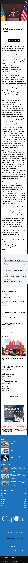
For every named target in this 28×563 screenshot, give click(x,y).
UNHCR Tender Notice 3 (6, 328)
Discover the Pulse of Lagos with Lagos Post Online (21, 430)
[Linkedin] (12, 550)
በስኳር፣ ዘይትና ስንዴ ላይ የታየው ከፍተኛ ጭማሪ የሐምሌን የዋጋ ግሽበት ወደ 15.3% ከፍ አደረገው (13, 307)
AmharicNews (4, 305)
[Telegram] (15, 550)
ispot (5, 258)
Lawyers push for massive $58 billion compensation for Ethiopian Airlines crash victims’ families (18, 483)
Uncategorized (7, 279)
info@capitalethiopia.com (12, 537)
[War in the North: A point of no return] (5, 451)
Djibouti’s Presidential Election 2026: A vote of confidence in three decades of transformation (18, 476)
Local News (4, 24)
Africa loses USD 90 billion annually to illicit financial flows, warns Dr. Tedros (14, 313)
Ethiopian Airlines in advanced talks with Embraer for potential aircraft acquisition (13, 380)
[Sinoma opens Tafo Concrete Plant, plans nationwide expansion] (14, 347)
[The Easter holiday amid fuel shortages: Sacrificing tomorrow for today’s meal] (5, 469)
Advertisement (16, 286)
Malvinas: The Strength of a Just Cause (9, 291)
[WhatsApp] (18, 40)
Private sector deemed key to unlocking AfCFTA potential (15, 276)
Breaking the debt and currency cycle (18, 441)
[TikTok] (19, 550)
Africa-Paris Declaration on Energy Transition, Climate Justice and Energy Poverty (7, 430)
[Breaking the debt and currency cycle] (5, 444)
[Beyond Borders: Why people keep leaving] (5, 458)
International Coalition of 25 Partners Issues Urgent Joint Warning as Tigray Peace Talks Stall (14, 296)
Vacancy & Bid (4, 327)
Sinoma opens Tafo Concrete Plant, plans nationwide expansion (12, 359)
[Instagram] (9, 550)
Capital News (4, 290)
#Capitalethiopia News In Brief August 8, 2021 (13, 281)
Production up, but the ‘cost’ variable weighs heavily (14, 260)
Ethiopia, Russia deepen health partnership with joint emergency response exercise (13, 373)
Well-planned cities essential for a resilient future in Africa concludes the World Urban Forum (15, 271)
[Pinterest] (15, 40)
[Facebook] (9, 40)
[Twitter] (12, 40)
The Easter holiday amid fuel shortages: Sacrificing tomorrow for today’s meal (17, 468)
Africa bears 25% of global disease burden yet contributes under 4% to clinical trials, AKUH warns (13, 324)
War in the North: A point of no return (18, 448)
